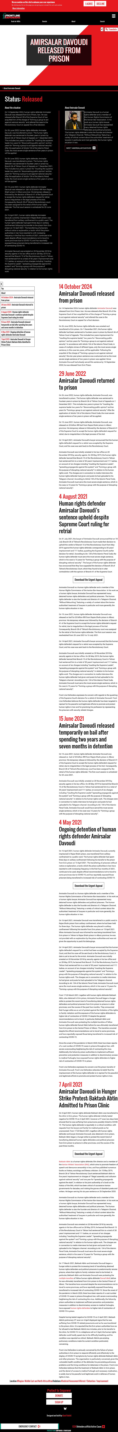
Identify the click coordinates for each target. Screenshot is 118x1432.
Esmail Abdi (105, 1278)
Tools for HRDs (15, 21)
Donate (44, 21)
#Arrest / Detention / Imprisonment (93, 1381)
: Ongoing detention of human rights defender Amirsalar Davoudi (15, 333)
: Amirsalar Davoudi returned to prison (17, 306)
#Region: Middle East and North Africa (32, 1381)
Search (102, 21)
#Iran (50, 1381)
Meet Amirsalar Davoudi (79, 148)
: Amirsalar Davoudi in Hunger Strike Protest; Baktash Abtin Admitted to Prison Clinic (16, 342)
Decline (101, 4)
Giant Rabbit (66, 1415)
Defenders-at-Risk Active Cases (87, 1426)
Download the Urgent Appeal (88, 579)
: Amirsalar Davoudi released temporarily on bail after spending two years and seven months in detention (16, 325)
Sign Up (59, 1402)
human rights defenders (80, 1308)
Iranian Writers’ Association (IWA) (75, 1164)
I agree (89, 4)
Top (2, 288)
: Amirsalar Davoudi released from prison (17, 299)
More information (18, 8)
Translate (113, 29)
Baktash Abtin (64, 1161)
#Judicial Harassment (70, 1381)
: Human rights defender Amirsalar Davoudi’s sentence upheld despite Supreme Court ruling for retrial (17, 315)
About (3, 293)
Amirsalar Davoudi (104, 308)
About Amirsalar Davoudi (12, 88)
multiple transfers (66, 1278)
